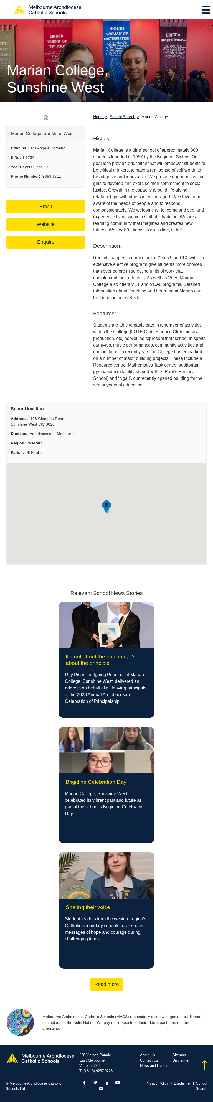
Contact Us (149, 1060)
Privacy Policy (157, 1083)
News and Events (154, 1065)
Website (46, 224)
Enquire (45, 242)
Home (98, 117)
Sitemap (179, 1055)
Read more (106, 984)
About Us (147, 1055)
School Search (122, 117)
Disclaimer (181, 1060)
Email (45, 206)
